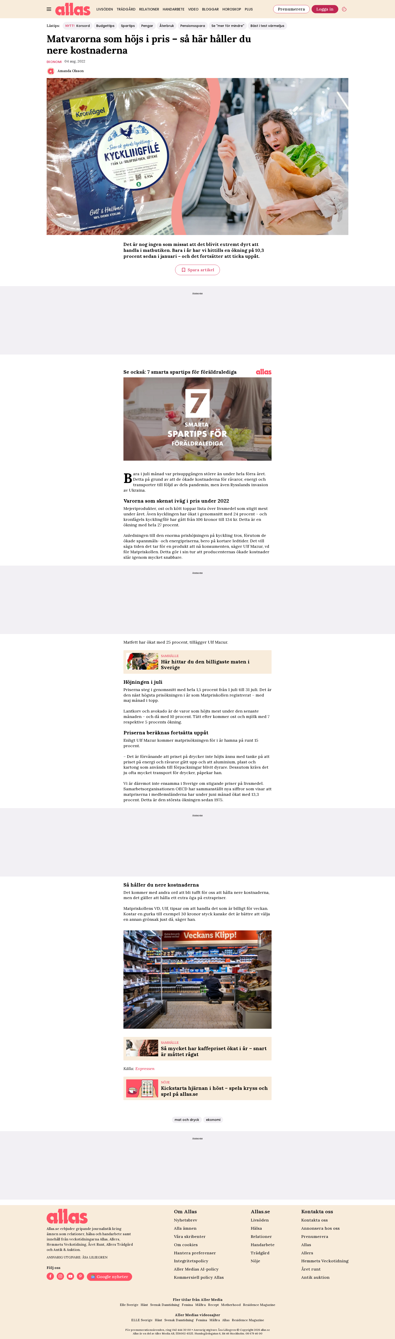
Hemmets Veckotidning (324, 1260)
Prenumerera (291, 9)
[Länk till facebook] (50, 1277)
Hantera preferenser (195, 1252)
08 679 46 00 (254, 1333)
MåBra (200, 1305)
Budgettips (105, 25)
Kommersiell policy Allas (199, 1277)
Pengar (147, 25)
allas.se (265, 1329)
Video (193, 9)
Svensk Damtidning (164, 1305)
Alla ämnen (185, 1228)
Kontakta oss (314, 1220)
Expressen (145, 1068)
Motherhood (231, 1305)
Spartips (128, 25)
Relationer (149, 9)
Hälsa (256, 1228)
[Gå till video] (264, 371)
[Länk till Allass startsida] (73, 9)
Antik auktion (315, 1277)
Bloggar (210, 9)
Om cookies (186, 1244)
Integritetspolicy (191, 1260)
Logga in (325, 9)
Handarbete (173, 9)
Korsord (77, 25)
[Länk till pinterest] (80, 1277)
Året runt (311, 1269)
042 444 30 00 (181, 1329)
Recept (213, 1305)
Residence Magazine (259, 1305)
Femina (187, 1305)
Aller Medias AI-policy (196, 1269)
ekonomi (54, 62)
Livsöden (104, 9)
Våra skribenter (190, 1236)
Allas (306, 1244)
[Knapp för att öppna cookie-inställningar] (344, 9)
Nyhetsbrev (185, 1220)
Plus (249, 9)
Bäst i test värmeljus (267, 25)
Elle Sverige (129, 1305)
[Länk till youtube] (70, 1277)
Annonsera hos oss (320, 1228)
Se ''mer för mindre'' (227, 25)
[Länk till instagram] (60, 1277)
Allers (307, 1252)
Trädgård (126, 9)
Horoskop (231, 9)
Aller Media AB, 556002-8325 (174, 1333)
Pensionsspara (192, 25)
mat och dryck (187, 1119)
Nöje (255, 1260)
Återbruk (167, 25)
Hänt (144, 1305)
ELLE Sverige (141, 1320)
